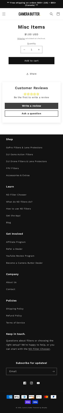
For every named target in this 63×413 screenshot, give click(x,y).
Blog (8, 222)
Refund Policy (14, 315)
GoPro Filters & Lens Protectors (24, 147)
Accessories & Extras (18, 175)
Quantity (31, 43)
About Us (11, 282)
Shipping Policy (15, 308)
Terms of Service (15, 322)
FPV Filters (12, 168)
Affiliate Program (16, 242)
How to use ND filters (18, 208)
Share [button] (33, 74)
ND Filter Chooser (16, 194)
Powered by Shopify (40, 407)
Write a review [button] (31, 105)
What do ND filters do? (19, 202)
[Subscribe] (53, 371)
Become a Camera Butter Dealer (24, 263)
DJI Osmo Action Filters (19, 154)
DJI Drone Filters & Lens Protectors (26, 161)
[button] (3, 14)
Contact (10, 289)
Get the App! (13, 215)
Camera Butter (27, 407)
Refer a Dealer (14, 249)
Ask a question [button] (31, 113)
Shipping (21, 38)
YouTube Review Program (20, 256)
